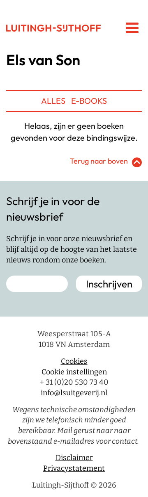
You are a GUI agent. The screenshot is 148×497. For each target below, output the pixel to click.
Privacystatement (74, 468)
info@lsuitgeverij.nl (74, 392)
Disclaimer (74, 457)
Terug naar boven (99, 161)
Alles (53, 101)
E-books (89, 101)
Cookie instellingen (74, 371)
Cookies (74, 361)
